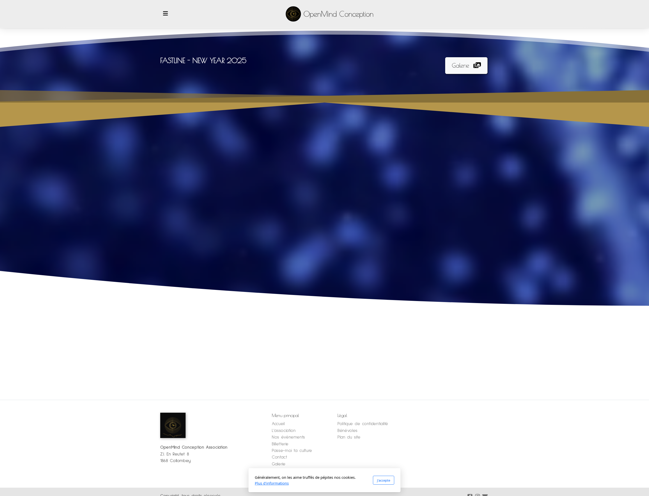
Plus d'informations (272, 483)
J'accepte (383, 480)
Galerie (460, 65)
